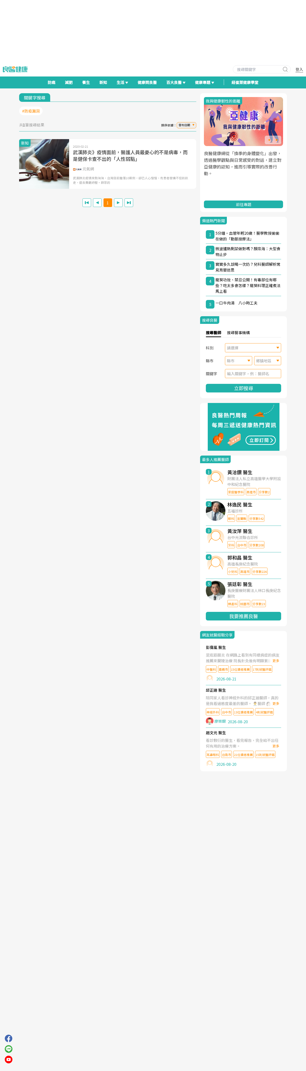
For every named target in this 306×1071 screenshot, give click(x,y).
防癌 (51, 82)
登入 (299, 69)
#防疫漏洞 (31, 111)
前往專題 (243, 204)
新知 (103, 82)
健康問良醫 (147, 82)
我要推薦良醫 (243, 616)
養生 (86, 82)
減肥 (69, 82)
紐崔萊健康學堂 (245, 82)
